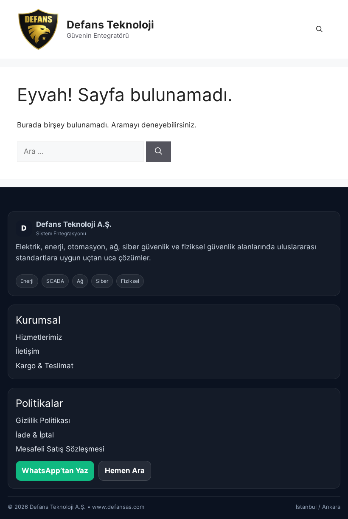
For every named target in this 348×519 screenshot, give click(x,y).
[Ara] (158, 151)
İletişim (27, 351)
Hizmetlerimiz (39, 337)
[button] (319, 29)
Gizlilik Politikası (43, 420)
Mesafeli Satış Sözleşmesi (60, 449)
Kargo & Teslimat (44, 365)
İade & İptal (35, 435)
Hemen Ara (125, 470)
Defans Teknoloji (110, 24)
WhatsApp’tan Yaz (55, 470)
